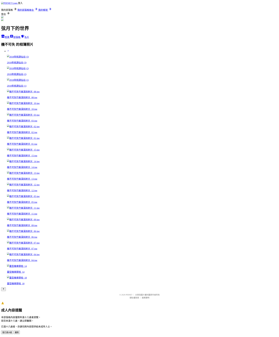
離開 (17, 332)
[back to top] (3, 289)
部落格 (17, 37)
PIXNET (129, 295)
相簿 (7, 37)
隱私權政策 (134, 298)
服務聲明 (145, 298)
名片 (26, 37)
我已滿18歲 (7, 332)
